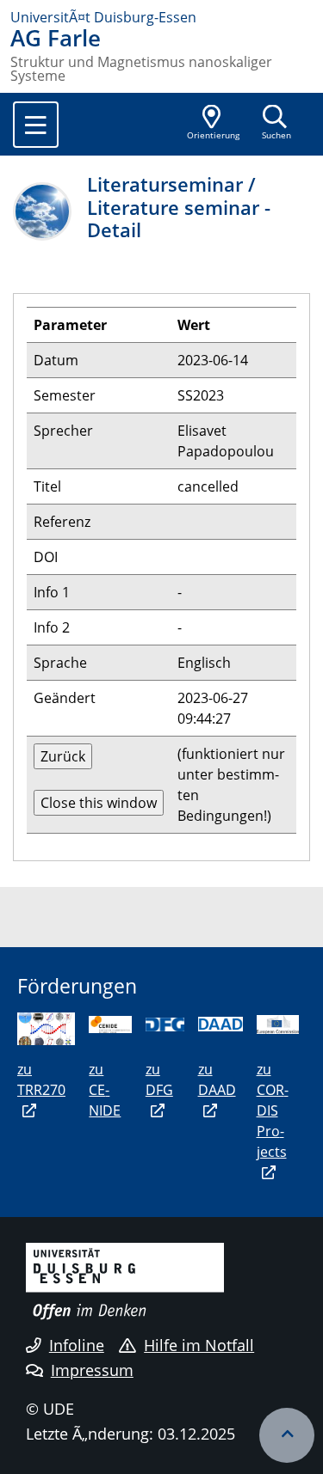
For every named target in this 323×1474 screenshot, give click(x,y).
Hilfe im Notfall (199, 1345)
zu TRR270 (41, 1079)
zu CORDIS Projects (273, 1110)
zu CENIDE (105, 1090)
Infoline (76, 1345)
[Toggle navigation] (36, 124)
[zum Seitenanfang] (286, 1435)
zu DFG (159, 1079)
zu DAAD (217, 1079)
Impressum (92, 1370)
